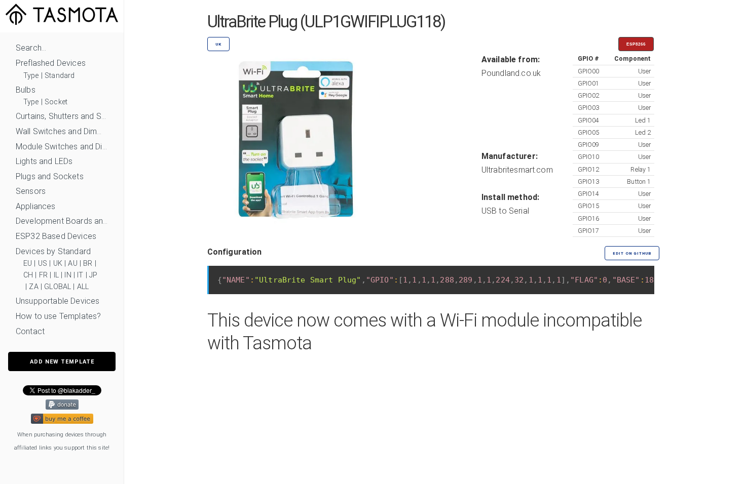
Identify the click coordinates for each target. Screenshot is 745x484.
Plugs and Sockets (50, 176)
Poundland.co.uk (511, 73)
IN (67, 275)
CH (28, 275)
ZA (33, 287)
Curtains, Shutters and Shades (62, 116)
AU (72, 263)
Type (31, 75)
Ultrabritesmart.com (517, 170)
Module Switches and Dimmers (62, 146)
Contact (30, 331)
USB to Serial (505, 211)
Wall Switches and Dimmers (62, 131)
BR (87, 263)
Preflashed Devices (51, 63)
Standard (59, 75)
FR (43, 275)
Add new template (62, 361)
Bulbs (25, 90)
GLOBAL (57, 287)
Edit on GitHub (632, 253)
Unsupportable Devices (57, 301)
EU (27, 263)
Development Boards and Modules (62, 221)
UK (57, 263)
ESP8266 (636, 44)
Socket (56, 102)
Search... (31, 48)
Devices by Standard (53, 251)
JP (93, 275)
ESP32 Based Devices (56, 236)
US (42, 263)
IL (56, 275)
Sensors (31, 191)
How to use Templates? (58, 316)
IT (80, 275)
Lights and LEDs (44, 161)
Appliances (36, 206)
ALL (83, 287)
